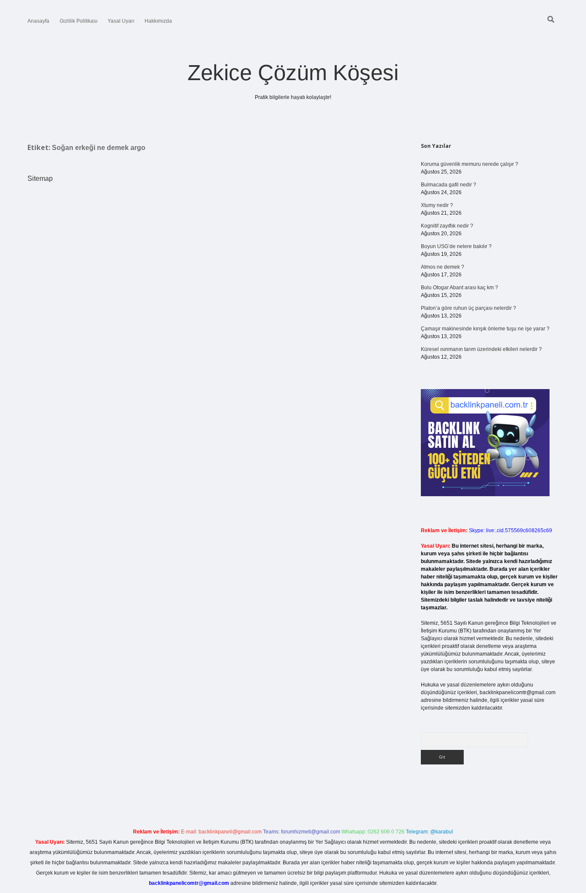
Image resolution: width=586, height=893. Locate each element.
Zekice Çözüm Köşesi (293, 72)
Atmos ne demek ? (442, 267)
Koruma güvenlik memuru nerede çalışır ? (469, 164)
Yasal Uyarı (121, 21)
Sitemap (40, 178)
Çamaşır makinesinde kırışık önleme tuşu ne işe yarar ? (485, 329)
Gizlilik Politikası (78, 21)
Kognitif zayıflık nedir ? (447, 226)
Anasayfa (38, 21)
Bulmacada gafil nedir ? (448, 185)
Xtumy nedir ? (437, 205)
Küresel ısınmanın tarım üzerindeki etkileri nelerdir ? (481, 349)
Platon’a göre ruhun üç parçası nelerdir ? (468, 308)
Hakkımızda (158, 21)
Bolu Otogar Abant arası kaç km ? (459, 288)
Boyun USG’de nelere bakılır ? (456, 246)
